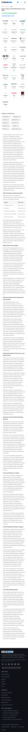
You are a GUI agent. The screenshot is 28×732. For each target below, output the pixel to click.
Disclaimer (3, 729)
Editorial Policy (14, 726)
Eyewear (5, 122)
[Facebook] (12, 664)
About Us (3, 679)
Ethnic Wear (15, 119)
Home (2, 6)
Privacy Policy (21, 726)
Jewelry (15, 125)
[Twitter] (6, 664)
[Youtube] (9, 664)
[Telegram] (18, 664)
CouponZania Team (12, 13)
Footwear (15, 122)
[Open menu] (25, 2)
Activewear (16, 116)
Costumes (6, 119)
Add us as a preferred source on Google (12, 667)
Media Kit (3, 684)
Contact (3, 681)
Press (2, 686)
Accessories (6, 116)
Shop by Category (5, 676)
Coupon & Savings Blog (6, 692)
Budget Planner (4, 702)
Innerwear (6, 125)
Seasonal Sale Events (6, 699)
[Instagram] (2, 664)
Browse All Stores (5, 674)
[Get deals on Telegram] (18, 2)
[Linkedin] (15, 664)
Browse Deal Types (5, 697)
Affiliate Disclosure (5, 726)
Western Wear (16, 128)
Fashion (7, 6)
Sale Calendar (4, 695)
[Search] (21, 2)
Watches (5, 128)
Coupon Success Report (6, 704)
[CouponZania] (14, 652)
